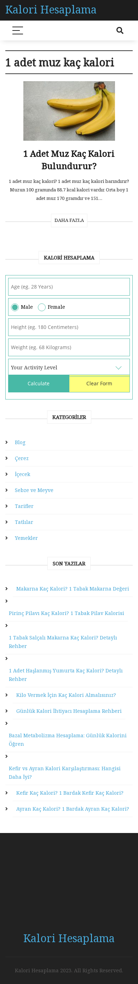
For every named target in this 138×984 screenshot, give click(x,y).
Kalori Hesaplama (51, 9)
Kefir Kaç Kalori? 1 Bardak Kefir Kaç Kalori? (69, 792)
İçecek (22, 474)
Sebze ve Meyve (34, 490)
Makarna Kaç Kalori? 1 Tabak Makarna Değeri (72, 588)
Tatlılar (24, 522)
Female (56, 306)
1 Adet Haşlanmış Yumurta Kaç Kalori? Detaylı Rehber (66, 674)
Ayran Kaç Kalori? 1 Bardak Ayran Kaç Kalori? (72, 808)
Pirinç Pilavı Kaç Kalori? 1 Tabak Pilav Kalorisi (66, 613)
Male (27, 306)
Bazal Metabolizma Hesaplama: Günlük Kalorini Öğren (68, 739)
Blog (20, 442)
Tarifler (24, 506)
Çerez (22, 458)
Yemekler (26, 538)
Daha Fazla (69, 220)
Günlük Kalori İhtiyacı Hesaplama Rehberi (69, 711)
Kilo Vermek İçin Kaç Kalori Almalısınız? (66, 695)
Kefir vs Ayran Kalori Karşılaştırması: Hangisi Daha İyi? (65, 772)
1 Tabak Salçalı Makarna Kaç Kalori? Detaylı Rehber (63, 641)
